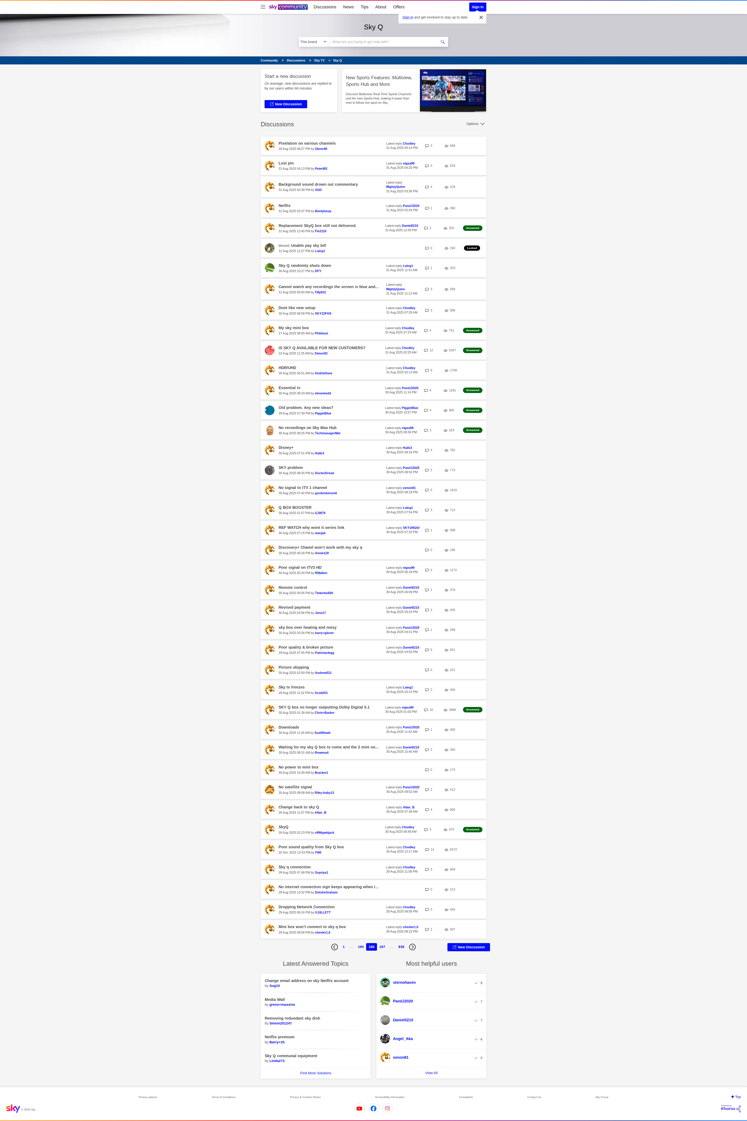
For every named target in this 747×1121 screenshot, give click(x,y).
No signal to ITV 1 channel (303, 487)
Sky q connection (295, 867)
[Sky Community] (288, 7)
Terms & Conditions (224, 1097)
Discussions (325, 6)
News (348, 6)
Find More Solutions (315, 1073)
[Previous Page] (334, 947)
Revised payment (294, 607)
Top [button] (738, 1097)
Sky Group (601, 1097)
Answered (472, 227)
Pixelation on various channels (307, 143)
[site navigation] (263, 7)
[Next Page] (412, 947)
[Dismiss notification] (481, 17)
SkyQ (283, 827)
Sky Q (373, 27)
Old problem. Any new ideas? (306, 407)
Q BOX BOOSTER (295, 507)
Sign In (478, 7)
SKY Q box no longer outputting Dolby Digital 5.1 (324, 707)
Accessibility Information (390, 1097)
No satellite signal (295, 787)
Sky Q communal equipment (291, 1056)
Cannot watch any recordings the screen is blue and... (329, 287)
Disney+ (286, 447)
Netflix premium (280, 1037)
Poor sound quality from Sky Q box (311, 847)
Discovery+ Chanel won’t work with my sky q (320, 547)
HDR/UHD (287, 368)
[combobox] (382, 42)
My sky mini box (294, 328)
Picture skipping (294, 667)
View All (431, 1073)
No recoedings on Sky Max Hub (308, 428)
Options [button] (472, 124)
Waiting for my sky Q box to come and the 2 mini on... (329, 747)
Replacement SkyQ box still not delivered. (318, 225)
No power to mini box (298, 767)
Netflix (285, 205)
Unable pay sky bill (308, 245)
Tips (364, 6)
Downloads (289, 727)
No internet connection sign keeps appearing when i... (329, 887)
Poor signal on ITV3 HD (300, 567)
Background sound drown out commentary (318, 184)
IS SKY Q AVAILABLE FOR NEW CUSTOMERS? (322, 348)
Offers (399, 6)
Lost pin (286, 163)
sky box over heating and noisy (308, 627)
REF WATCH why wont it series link (311, 527)
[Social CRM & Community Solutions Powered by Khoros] (731, 1108)
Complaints (466, 1097)
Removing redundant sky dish (292, 1018)
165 (361, 947)
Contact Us (534, 1097)
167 (382, 947)
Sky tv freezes (292, 687)
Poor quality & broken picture (306, 647)
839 (401, 947)
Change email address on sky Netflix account (307, 981)
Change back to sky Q (299, 807)
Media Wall (275, 999)
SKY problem (291, 467)
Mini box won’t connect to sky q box (312, 927)
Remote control (293, 587)
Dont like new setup (297, 308)
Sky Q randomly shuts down (305, 265)
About (380, 6)
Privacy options (148, 1097)
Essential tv (289, 388)
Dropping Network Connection (307, 907)
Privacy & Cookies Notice (305, 1097)
